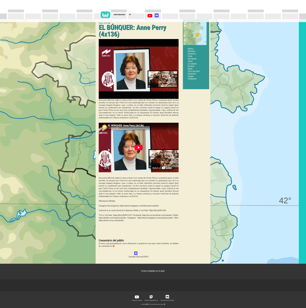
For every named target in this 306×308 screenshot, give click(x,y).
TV (130, 14)
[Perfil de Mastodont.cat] (151, 297)
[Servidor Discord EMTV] (157, 16)
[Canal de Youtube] (150, 16)
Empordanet (119, 14)
